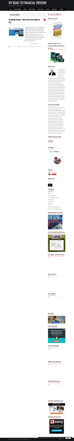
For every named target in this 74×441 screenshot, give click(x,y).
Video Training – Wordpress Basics (54, 208)
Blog (11, 9)
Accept (68, 438)
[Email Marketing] (56, 335)
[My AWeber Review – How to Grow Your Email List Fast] (16, 32)
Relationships (50, 203)
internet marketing (38, 46)
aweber (26, 46)
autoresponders (22, 46)
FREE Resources (54, 9)
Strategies (50, 205)
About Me (47, 9)
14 (44, 19)
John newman (23, 24)
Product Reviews (32, 9)
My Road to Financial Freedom (27, 3)
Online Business (51, 199)
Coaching (61, 9)
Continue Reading (34, 43)
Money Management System (53, 197)
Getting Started (40, 9)
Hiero (60, 439)
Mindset (25, 9)
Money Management (17, 9)
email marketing (31, 46)
